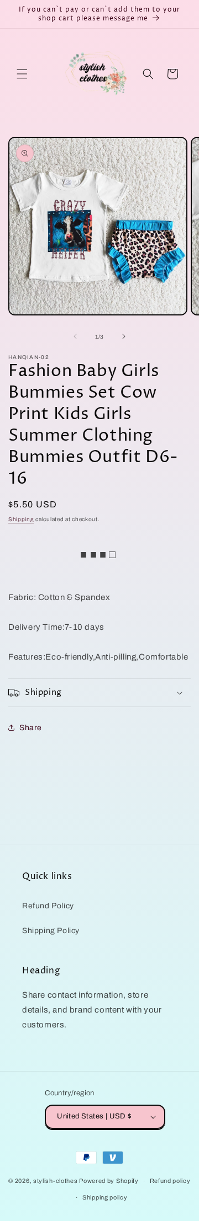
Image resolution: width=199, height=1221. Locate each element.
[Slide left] (75, 336)
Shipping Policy (51, 931)
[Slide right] (124, 336)
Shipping (21, 519)
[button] (22, 74)
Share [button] (30, 728)
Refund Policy (48, 906)
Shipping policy (105, 1197)
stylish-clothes (55, 1180)
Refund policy (170, 1180)
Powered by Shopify (109, 1180)
